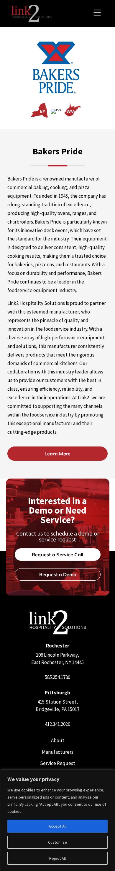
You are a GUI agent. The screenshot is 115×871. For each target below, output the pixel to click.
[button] (97, 13)
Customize (57, 842)
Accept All (57, 826)
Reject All (57, 858)
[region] (57, 820)
